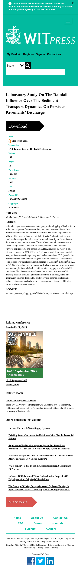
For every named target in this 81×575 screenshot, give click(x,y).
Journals (57, 523)
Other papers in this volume (23, 419)
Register (28, 54)
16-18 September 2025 (16, 380)
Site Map (54, 547)
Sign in (40, 54)
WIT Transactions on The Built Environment (30, 149)
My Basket (13, 54)
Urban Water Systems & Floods (21, 400)
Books (38, 523)
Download (17, 126)
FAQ (20, 523)
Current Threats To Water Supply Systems (29, 428)
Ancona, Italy (12, 384)
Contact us (54, 54)
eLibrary (30, 529)
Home (17, 518)
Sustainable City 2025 (16, 327)
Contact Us (60, 518)
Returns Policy (29, 547)
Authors (51, 529)
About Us (37, 518)
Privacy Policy (43, 547)
